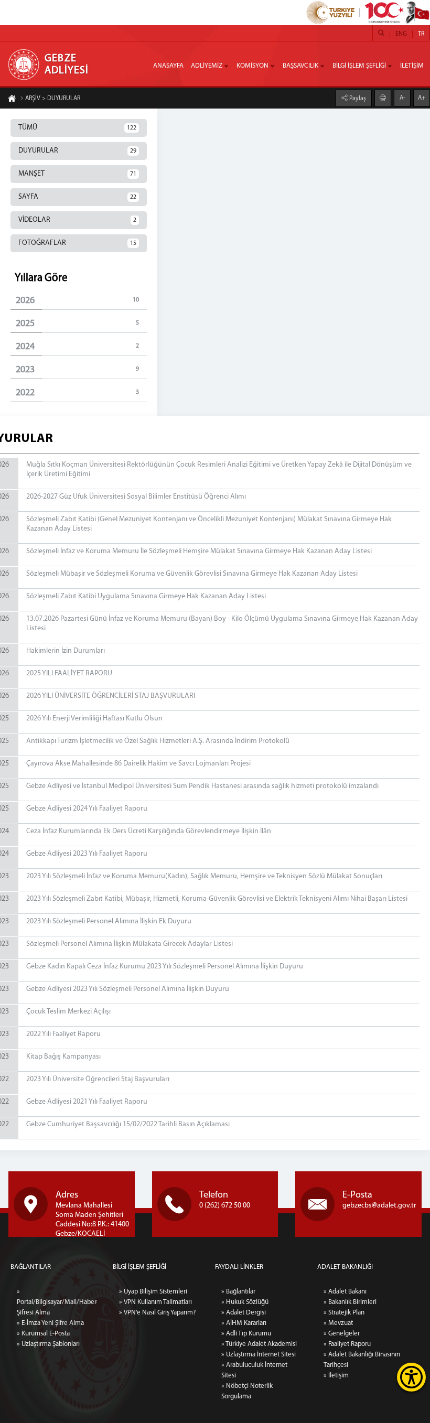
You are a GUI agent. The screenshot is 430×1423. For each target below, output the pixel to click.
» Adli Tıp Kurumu (246, 1333)
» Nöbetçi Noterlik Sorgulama (247, 1391)
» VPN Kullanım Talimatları (155, 1302)
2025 (77, 324)
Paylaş (357, 98)
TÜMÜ (77, 128)
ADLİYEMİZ (206, 65)
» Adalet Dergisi (243, 1312)
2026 (77, 301)
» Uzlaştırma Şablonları (48, 1344)
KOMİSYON (252, 65)
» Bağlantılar (238, 1291)
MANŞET (77, 174)
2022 (77, 393)
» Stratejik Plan (344, 1312)
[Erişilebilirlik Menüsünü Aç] (411, 1377)
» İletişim (336, 1375)
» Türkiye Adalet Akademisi (259, 1344)
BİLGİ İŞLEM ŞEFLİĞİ (359, 65)
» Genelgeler (342, 1333)
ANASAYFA (168, 65)
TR (421, 34)
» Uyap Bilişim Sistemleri (153, 1291)
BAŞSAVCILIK (300, 65)
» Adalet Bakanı (345, 1291)
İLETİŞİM (412, 65)
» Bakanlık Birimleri (350, 1302)
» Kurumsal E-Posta (43, 1333)
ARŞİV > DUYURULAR (52, 98)
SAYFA (77, 197)
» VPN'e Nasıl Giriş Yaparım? (157, 1312)
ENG (401, 34)
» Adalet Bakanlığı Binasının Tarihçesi (362, 1359)
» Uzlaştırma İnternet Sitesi (258, 1354)
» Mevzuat (338, 1323)
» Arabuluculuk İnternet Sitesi (254, 1370)
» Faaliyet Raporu (347, 1344)
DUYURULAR (77, 151)
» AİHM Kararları (243, 1323)
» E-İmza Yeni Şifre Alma (50, 1323)
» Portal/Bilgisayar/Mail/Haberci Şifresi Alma (57, 1302)
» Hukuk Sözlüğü (244, 1302)
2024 (77, 347)
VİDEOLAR (77, 220)
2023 (77, 370)
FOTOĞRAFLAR (77, 243)
